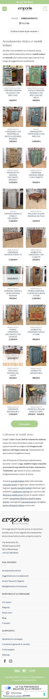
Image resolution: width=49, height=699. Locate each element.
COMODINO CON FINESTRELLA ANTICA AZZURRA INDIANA (13, 135)
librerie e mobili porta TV (14, 495)
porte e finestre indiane (13, 505)
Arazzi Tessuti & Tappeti (13, 581)
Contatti (6, 623)
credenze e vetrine (20, 491)
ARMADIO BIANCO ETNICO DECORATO (13, 216)
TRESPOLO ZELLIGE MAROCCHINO (36, 410)
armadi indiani (17, 481)
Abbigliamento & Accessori (14, 586)
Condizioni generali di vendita (16, 644)
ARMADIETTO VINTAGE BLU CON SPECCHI (36, 134)
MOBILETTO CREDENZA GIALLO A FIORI (36, 332)
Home (14, 18)
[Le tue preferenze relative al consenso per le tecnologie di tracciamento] (44, 694)
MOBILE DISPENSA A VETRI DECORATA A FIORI (36, 293)
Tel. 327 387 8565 (24, 2)
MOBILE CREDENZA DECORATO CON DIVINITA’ (13, 333)
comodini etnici (10, 484)
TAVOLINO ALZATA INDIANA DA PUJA (36, 215)
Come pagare (8, 649)
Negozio (6, 607)
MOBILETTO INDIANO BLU (36, 372)
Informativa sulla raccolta (16, 695)
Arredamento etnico (11, 570)
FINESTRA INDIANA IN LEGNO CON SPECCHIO (13, 92)
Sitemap (6, 654)
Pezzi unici (7, 612)
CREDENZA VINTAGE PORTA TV (13, 253)
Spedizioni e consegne (12, 639)
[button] (4, 9)
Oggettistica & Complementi (15, 575)
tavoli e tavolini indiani (21, 488)
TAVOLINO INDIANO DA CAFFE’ (13, 373)
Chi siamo (6, 602)
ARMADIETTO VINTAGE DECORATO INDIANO (13, 176)
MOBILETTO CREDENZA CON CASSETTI (36, 254)
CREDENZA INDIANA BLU (13, 410)
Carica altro (24, 424)
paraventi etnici (29, 502)
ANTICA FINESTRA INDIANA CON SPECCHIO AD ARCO (36, 94)
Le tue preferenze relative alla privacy (27, 687)
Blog (4, 618)
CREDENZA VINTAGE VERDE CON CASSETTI (36, 175)
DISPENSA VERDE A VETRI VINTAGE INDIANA (13, 293)
